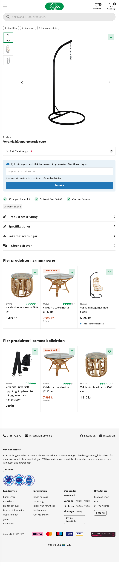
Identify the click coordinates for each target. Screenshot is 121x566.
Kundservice (9, 496)
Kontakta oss (10, 501)
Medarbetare (40, 510)
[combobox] (59, 17)
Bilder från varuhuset (44, 505)
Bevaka (59, 185)
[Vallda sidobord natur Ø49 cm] (22, 285)
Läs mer (9, 469)
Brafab (7, 137)
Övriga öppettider (71, 519)
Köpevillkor (8, 523)
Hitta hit (100, 513)
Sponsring (38, 501)
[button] (59, 151)
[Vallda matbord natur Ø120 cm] (59, 285)
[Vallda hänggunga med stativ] (96, 285)
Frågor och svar (11, 505)
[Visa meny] (5, 6)
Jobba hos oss (40, 496)
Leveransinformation (13, 510)
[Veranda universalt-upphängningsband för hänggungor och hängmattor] (22, 364)
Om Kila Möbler (41, 514)
